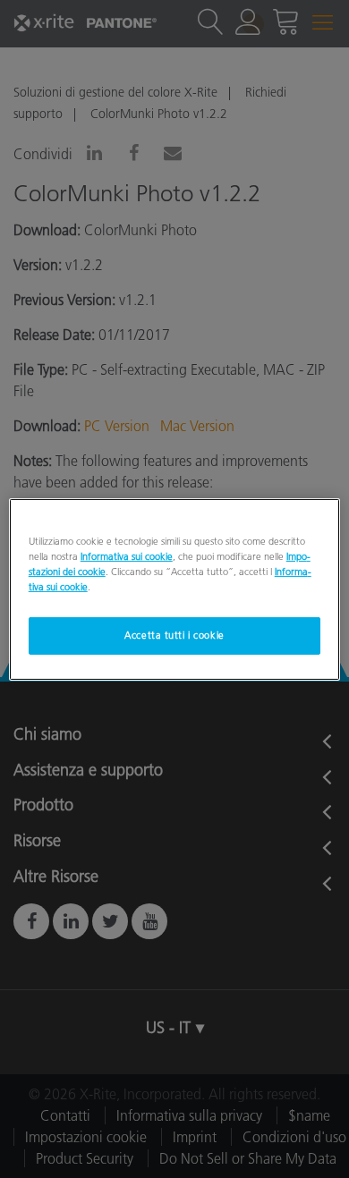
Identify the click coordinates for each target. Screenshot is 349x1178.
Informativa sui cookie (127, 555)
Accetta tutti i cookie (174, 635)
